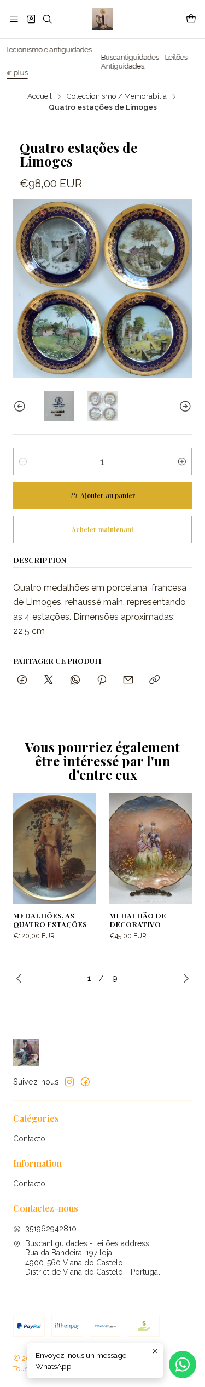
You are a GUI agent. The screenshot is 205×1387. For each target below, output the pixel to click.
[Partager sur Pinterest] (101, 680)
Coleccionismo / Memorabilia (116, 96)
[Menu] (14, 18)
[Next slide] (183, 406)
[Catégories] (30, 18)
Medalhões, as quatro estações (50, 919)
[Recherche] (47, 18)
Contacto (29, 1138)
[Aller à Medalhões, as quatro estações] (54, 848)
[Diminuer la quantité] (23, 461)
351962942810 (51, 1228)
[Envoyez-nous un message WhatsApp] (182, 1364)
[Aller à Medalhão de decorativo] (150, 848)
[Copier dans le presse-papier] (154, 680)
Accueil (39, 96)
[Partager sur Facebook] (22, 680)
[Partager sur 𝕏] (48, 680)
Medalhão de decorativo (137, 919)
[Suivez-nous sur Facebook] (85, 1081)
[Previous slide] (21, 406)
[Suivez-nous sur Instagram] (69, 1081)
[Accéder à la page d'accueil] (102, 19)
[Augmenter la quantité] (182, 461)
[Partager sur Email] (128, 680)
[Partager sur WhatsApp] (75, 680)
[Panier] (191, 19)
